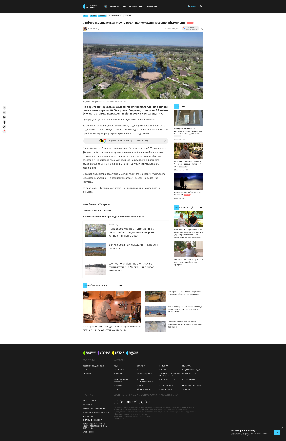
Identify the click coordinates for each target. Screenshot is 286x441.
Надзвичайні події (115, 16)
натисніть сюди (145, 416)
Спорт (141, 6)
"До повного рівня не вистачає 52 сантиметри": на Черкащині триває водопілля (131, 267)
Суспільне (144, 414)
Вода (85, 16)
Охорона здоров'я (145, 374)
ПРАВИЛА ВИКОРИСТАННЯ (94, 408)
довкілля (102, 16)
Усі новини (114, 6)
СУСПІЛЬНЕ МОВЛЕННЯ (92, 420)
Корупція (141, 366)
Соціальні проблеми (192, 385)
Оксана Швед (93, 29)
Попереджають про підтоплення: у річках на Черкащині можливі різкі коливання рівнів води (131, 232)
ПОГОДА (93, 16)
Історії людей (188, 379)
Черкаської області (113, 107)
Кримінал (163, 366)
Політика (118, 385)
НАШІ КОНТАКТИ (90, 401)
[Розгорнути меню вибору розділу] (105, 6)
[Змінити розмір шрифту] (202, 29)
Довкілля (128, 16)
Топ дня (186, 389)
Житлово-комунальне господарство (169, 375)
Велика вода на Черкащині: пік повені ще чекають (133, 246)
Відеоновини (165, 389)
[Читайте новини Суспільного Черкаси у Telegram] (141, 402)
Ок (277, 432)
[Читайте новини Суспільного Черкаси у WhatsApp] (147, 402)
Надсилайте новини (95, 216)
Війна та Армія (143, 389)
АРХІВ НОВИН (88, 432)
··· (180, 6)
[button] (4, 108)
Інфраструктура (189, 374)
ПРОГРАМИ (87, 404)
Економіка (119, 370)
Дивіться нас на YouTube (97, 210)
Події (116, 366)
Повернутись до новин (94, 366)
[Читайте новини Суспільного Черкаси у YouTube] (128, 402)
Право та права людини (121, 380)
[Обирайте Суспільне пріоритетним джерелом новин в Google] (4, 131)
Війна (124, 6)
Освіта (140, 370)
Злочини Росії (166, 385)
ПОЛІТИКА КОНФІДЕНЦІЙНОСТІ (96, 412)
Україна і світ (152, 6)
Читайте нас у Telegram (96, 204)
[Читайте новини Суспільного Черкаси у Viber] (134, 402)
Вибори (162, 370)
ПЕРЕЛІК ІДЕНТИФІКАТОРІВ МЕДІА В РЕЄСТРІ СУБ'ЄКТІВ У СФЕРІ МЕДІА (95, 426)
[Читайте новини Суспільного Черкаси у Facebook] (116, 402)
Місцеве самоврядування (145, 380)
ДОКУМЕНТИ (88, 416)
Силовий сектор (167, 379)
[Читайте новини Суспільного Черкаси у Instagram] (122, 402)
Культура (133, 6)
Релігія (140, 385)
